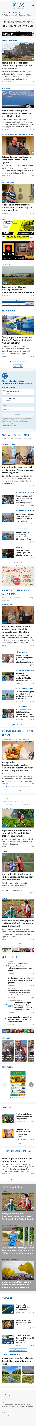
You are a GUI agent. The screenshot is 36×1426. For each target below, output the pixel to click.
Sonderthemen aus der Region (17, 733)
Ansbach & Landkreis (16, 435)
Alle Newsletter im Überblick (9, 425)
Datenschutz (18, 1404)
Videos (6, 1038)
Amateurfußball (7, 804)
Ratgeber (8, 1297)
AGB (3, 1402)
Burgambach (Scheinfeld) (25, 670)
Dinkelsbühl (14, 438)
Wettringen (6, 264)
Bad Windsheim (16, 597)
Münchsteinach (21, 652)
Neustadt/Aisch (21, 493)
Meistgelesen (11, 957)
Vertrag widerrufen (28, 1406)
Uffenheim (28, 597)
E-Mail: (4, 405)
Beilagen (8, 1067)
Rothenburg (6, 441)
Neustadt (5, 597)
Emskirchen (6, 88)
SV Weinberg (19, 801)
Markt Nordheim (8, 182)
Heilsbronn (20, 547)
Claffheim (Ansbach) (9, 134)
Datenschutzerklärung (7, 423)
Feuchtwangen (25, 438)
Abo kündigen (26, 1404)
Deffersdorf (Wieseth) (9, 40)
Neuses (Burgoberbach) (10, 1225)
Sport (6, 798)
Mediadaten (6, 1413)
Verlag (4, 1394)
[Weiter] (31, 1084)
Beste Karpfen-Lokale (10, 15)
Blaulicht (8, 310)
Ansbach (5, 315)
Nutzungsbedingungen (8, 1404)
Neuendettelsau (8, 808)
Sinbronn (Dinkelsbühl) (10, 1259)
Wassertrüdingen (8, 445)
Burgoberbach (17, 1000)
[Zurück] (4, 1084)
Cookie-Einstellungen (17, 1406)
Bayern (6, 1107)
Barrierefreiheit (6, 1406)
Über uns (11, 1396)
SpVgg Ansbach (7, 801)
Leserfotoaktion (25, 15)
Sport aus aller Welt (22, 804)
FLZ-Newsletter (14, 12)
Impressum (5, 1396)
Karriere (16, 1396)
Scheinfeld (5, 600)
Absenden (18, 414)
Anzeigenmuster (10, 1415)
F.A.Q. (3, 1415)
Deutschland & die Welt (18, 1151)
